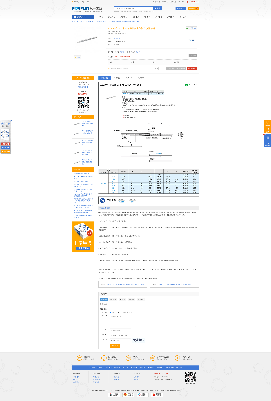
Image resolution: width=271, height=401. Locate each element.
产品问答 (117, 367)
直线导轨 (123, 11)
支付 (118, 312)
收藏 (78, 57)
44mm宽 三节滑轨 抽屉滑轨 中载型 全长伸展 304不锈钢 (125, 284)
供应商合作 (170, 367)
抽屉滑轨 (134, 11)
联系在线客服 (83, 87)
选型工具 (158, 17)
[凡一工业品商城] (88, 9)
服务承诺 (96, 377)
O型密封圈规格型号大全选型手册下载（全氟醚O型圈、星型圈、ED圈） (83, 201)
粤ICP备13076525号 (152, 390)
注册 (88, 2)
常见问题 (96, 382)
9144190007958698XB (173, 390)
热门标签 (179, 367)
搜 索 (158, 8)
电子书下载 (6, 148)
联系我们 (173, 2)
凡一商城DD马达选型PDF (81, 173)
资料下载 (135, 17)
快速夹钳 (151, 11)
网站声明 (151, 367)
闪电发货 (76, 377)
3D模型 (147, 17)
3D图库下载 (192, 28)
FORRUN (117, 38)
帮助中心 (165, 2)
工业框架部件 (89, 21)
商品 (113, 312)
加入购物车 (181, 68)
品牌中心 (123, 17)
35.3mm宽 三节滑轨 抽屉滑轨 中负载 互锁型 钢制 (124, 21)
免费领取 (5, 144)
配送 (124, 312)
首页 (101, 17)
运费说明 (136, 377)
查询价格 (171, 68)
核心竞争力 (76, 379)
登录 (83, 2)
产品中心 (111, 17)
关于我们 (182, 17)
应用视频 (134, 367)
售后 (130, 312)
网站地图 (92, 367)
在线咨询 (192, 68)
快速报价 (181, 8)
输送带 (129, 11)
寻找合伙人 (160, 367)
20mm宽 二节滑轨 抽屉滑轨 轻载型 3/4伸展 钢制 (175, 284)
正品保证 (76, 382)
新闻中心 (170, 17)
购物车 (193, 8)
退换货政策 (96, 379)
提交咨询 (115, 345)
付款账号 (116, 377)
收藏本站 (76, 2)
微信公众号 (156, 2)
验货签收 (136, 379)
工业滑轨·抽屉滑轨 (101, 21)
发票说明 (116, 379)
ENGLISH (181, 2)
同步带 (140, 11)
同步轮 (146, 11)
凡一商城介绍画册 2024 (81, 181)
